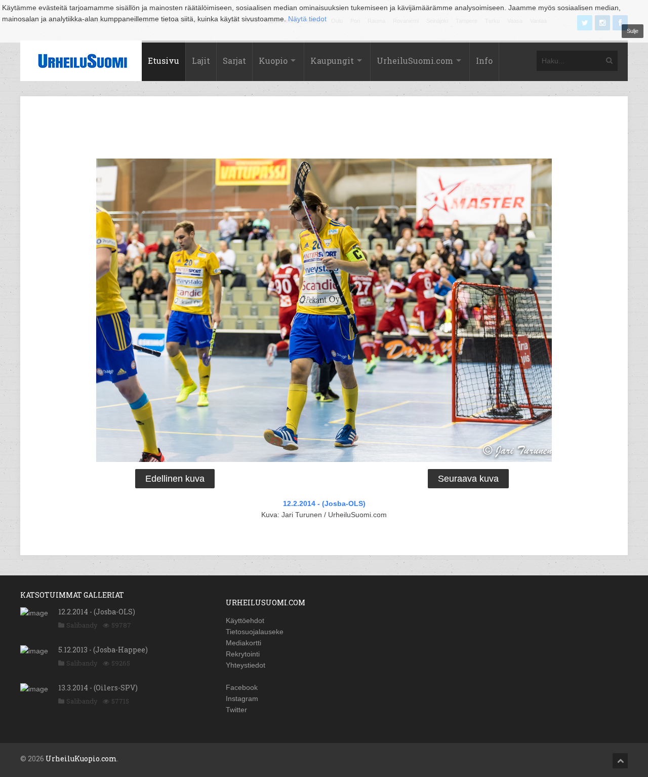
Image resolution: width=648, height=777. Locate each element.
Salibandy (82, 625)
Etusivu (163, 60)
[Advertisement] (324, 129)
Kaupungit (332, 60)
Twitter (236, 710)
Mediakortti (243, 643)
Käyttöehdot (245, 620)
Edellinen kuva (175, 479)
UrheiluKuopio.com (81, 758)
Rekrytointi (243, 654)
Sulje (632, 31)
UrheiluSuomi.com (415, 60)
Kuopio (273, 60)
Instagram (242, 698)
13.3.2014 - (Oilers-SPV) (98, 687)
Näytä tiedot (307, 19)
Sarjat (234, 60)
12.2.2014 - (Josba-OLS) (324, 503)
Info (484, 60)
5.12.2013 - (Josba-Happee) (103, 649)
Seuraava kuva (468, 479)
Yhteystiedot (245, 665)
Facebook (242, 687)
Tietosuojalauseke (255, 632)
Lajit (201, 60)
